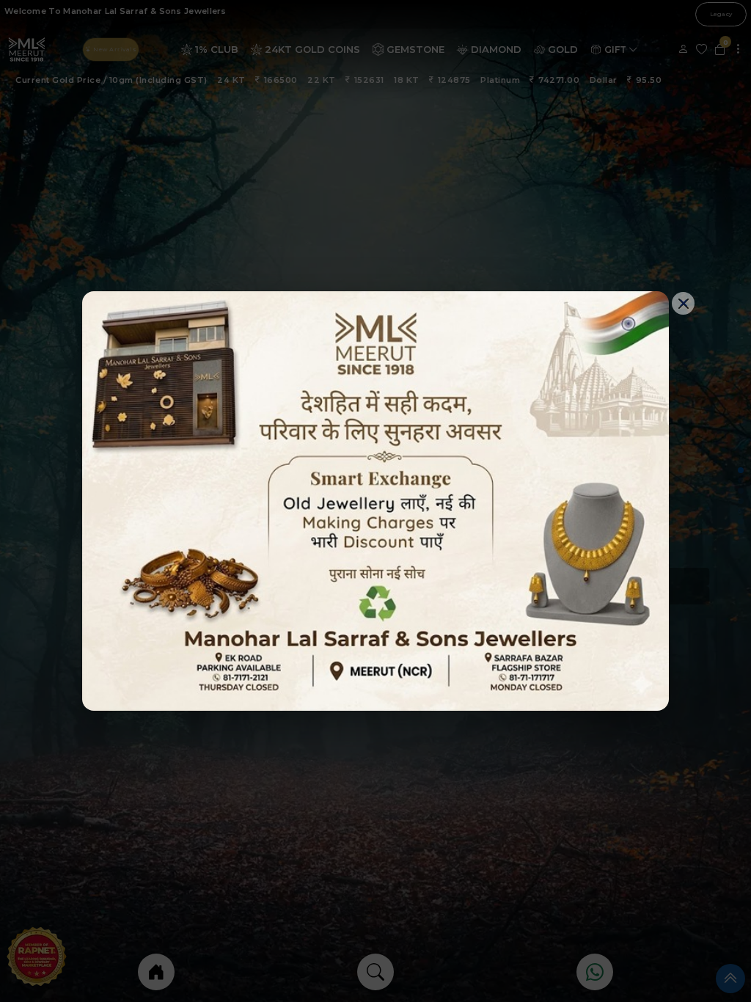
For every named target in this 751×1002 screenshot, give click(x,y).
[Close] (683, 303)
